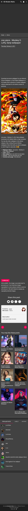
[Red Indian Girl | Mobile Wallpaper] (21, 358)
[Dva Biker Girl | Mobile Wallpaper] (7, 341)
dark (7, 443)
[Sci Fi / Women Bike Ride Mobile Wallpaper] (21, 400)
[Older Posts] (25, 327)
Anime (21, 141)
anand (10, 309)
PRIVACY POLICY (20, 506)
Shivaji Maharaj (9, 439)
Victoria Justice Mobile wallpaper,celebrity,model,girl (7, 385)
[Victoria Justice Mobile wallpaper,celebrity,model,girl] (7, 375)
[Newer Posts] (2, 327)
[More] (19, 301)
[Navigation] (1, 1)
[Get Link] (15, 301)
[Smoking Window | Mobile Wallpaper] (21, 341)
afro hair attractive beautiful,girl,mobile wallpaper (20, 384)
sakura (7, 452)
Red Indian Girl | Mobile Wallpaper (19, 366)
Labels (16, 421)
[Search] (21, 1)
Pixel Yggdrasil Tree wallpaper (13, 461)
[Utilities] (26, 1)
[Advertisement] (14, 18)
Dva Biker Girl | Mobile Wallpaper (7, 349)
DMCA (15, 506)
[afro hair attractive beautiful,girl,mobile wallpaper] (21, 375)
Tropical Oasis (9, 466)
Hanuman (8, 429)
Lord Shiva (8, 425)
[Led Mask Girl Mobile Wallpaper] (7, 395)
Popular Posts (6, 421)
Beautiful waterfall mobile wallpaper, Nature (16, 457)
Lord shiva (8, 434)
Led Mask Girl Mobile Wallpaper (6, 403)
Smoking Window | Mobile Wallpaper (19, 349)
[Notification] (23, 1)
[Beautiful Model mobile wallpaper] (7, 358)
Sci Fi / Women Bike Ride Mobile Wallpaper (21, 412)
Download (5, 280)
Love (7, 448)
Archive (24, 421)
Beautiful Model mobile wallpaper (5, 366)
